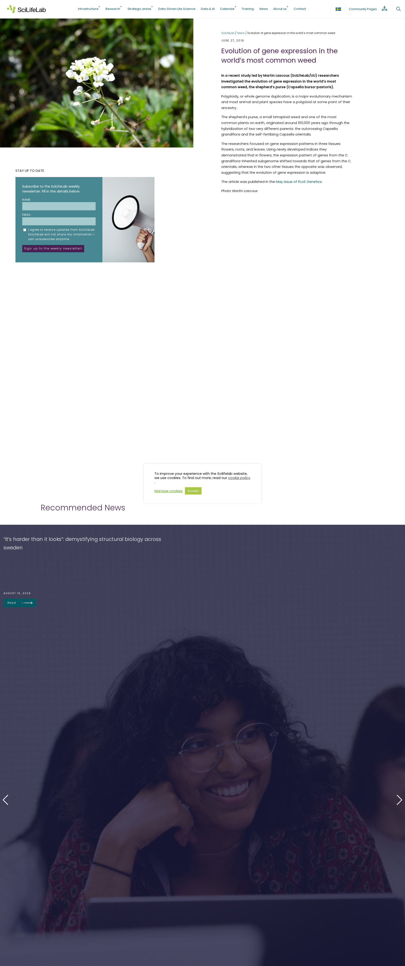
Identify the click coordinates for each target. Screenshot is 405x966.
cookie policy (239, 478)
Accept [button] (193, 491)
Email (26, 215)
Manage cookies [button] (168, 491)
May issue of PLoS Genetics (299, 181)
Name (26, 200)
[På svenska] (338, 9)
